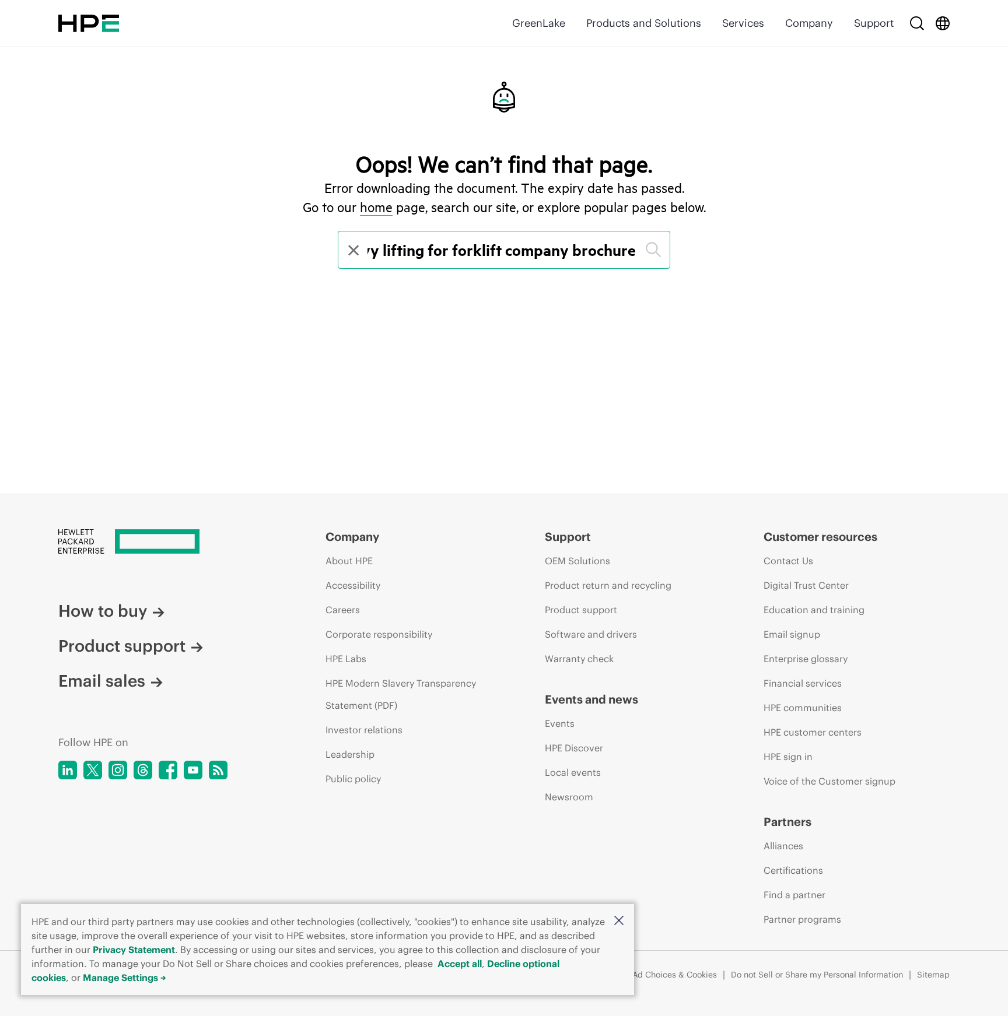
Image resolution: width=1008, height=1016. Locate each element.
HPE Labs (346, 659)
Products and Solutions (643, 23)
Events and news (591, 699)
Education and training (814, 610)
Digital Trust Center (806, 585)
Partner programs (802, 919)
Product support (122, 645)
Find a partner (794, 895)
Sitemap (933, 974)
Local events (573, 772)
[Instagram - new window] (117, 770)
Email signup (792, 634)
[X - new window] (92, 770)
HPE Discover (574, 748)
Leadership (350, 754)
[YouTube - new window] (193, 770)
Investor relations (364, 730)
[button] (619, 921)
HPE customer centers (813, 732)
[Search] (917, 23)
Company (809, 23)
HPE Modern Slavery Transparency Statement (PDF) (401, 694)
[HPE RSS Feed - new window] (218, 770)
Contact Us (788, 561)
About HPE (349, 561)
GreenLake (538, 23)
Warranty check (579, 659)
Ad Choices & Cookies (674, 974)
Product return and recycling (608, 585)
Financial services (803, 683)
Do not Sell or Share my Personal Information (817, 974)
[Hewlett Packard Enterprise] (88, 23)
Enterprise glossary (806, 659)
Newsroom (569, 797)
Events (560, 723)
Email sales (101, 680)
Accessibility (353, 585)
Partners (787, 821)
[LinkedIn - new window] (67, 770)
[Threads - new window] (143, 770)
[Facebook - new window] (168, 770)
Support (874, 23)
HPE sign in (788, 756)
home (376, 207)
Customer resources (820, 536)
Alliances (783, 846)
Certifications (793, 870)
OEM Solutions (577, 561)
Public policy (353, 779)
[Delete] (352, 250)
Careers (343, 610)
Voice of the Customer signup (829, 781)
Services (743, 23)
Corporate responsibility (379, 634)
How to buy (102, 610)
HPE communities (803, 707)
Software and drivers (591, 634)
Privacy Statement (134, 949)
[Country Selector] (943, 23)
